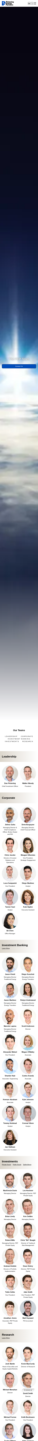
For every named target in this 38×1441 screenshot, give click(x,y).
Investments (12, 741)
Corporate (27, 736)
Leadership (11, 736)
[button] (35, 3)
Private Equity (6, 1164)
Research (27, 741)
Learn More (6, 948)
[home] (8, 3)
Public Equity (17, 1164)
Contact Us (19, 366)
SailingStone (27, 1164)
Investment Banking (19, 739)
